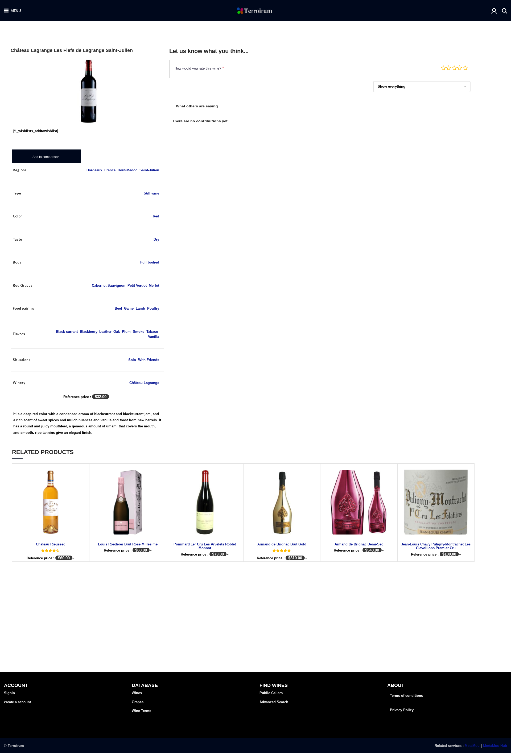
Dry (156, 239)
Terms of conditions (406, 696)
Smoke (138, 332)
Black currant (67, 332)
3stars (454, 68)
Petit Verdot (137, 286)
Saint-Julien (149, 170)
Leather (105, 332)
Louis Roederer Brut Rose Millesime (128, 544)
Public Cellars (271, 693)
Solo (132, 360)
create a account (17, 702)
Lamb (140, 308)
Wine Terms (141, 711)
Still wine (151, 193)
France (110, 170)
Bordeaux (94, 170)
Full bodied (149, 262)
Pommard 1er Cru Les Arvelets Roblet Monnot (205, 546)
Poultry (153, 308)
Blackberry (88, 332)
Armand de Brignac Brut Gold (281, 544)
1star (443, 68)
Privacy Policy (402, 710)
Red (156, 216)
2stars (448, 68)
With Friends (148, 360)
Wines (137, 693)
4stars (459, 68)
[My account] (494, 10)
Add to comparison (46, 157)
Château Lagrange (144, 383)
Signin (9, 693)
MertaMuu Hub (495, 746)
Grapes (137, 702)
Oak (116, 332)
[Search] (504, 10)
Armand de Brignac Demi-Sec (359, 544)
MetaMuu (472, 746)
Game (129, 308)
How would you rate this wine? (199, 68)
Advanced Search (273, 702)
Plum (126, 332)
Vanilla (153, 337)
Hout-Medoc (127, 170)
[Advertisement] (321, 164)
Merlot (154, 286)
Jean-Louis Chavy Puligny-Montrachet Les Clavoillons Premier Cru (436, 546)
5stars (465, 68)
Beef (118, 308)
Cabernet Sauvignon (108, 286)
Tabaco (152, 332)
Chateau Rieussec (50, 544)
